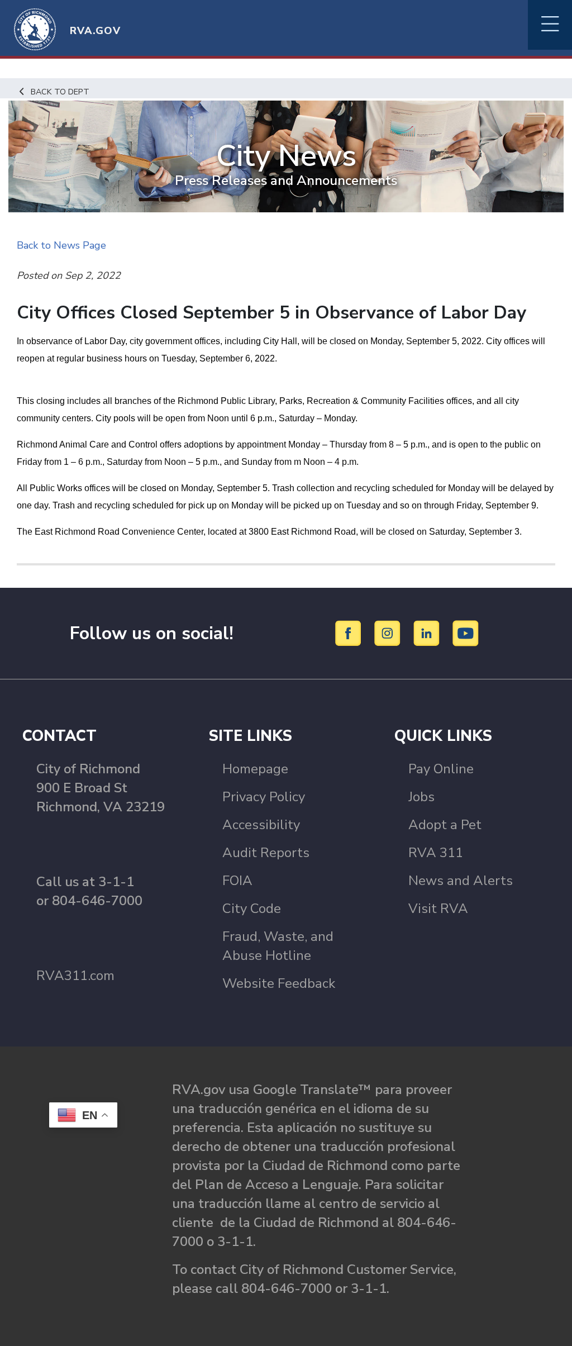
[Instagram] (389, 632)
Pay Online (441, 769)
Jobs (421, 797)
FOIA (237, 881)
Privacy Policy (263, 797)
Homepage (255, 769)
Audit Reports (265, 853)
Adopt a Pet (445, 825)
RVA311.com (75, 975)
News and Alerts (460, 881)
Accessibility (261, 825)
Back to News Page (61, 245)
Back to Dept (60, 91)
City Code (251, 908)
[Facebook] (350, 632)
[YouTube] (466, 632)
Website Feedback (278, 983)
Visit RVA (438, 908)
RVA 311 (435, 853)
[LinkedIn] (428, 632)
